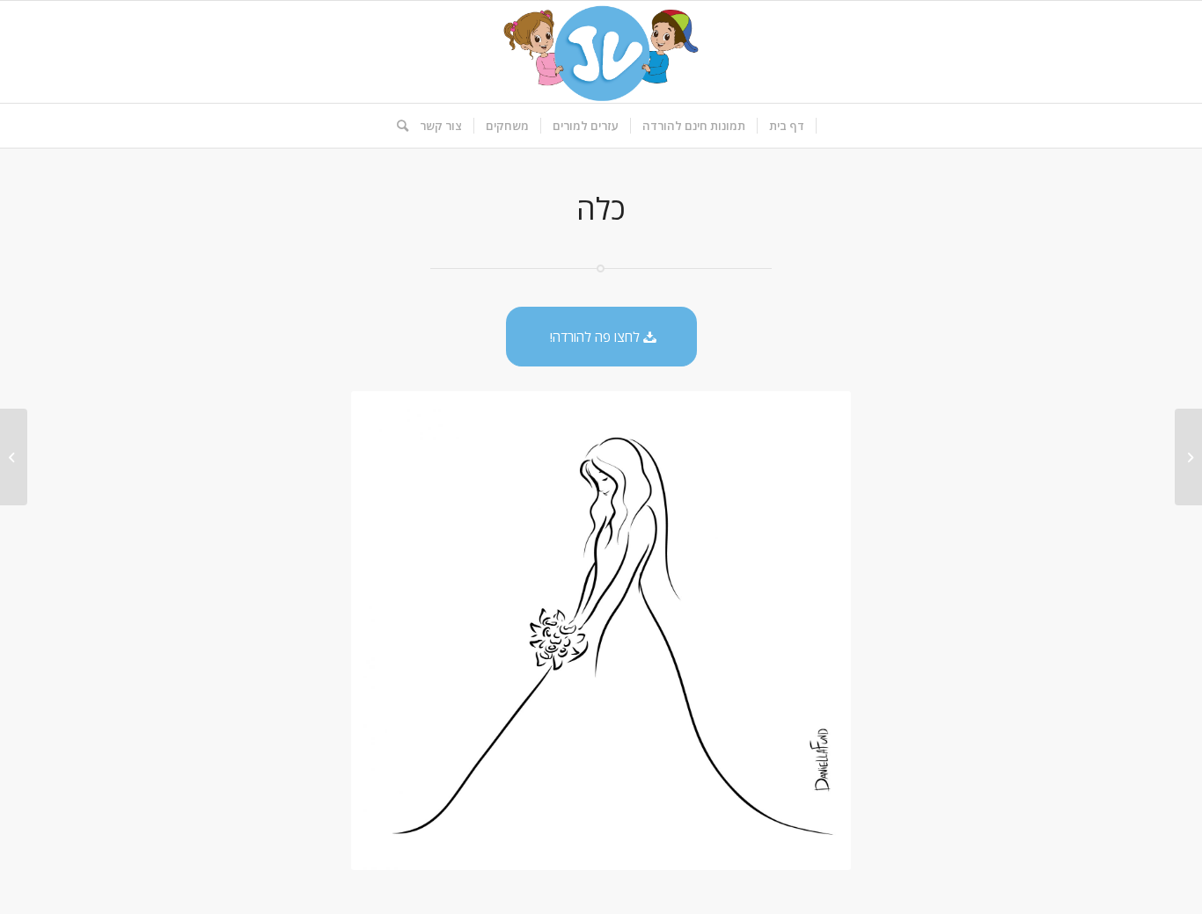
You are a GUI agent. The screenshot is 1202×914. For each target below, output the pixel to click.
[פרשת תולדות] (1188, 457)
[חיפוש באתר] (396, 126)
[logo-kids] (601, 52)
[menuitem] (787, 126)
